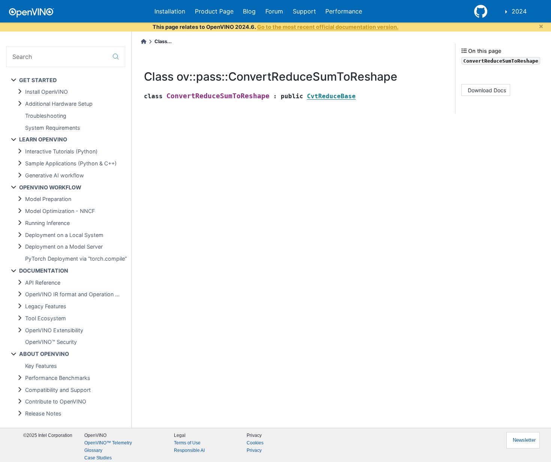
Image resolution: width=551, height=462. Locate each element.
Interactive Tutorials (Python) (61, 151)
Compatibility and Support (58, 390)
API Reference (42, 282)
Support (304, 11)
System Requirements (52, 127)
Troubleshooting (45, 115)
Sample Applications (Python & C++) (71, 163)
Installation (169, 11)
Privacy (254, 450)
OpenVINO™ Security (51, 342)
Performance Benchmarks (57, 378)
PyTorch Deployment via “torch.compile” (76, 258)
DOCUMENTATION (43, 270)
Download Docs (487, 90)
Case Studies (98, 457)
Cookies (255, 443)
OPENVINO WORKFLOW (50, 187)
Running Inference (47, 223)
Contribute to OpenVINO (55, 401)
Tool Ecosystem (45, 318)
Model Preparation (48, 199)
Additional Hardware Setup (59, 103)
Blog (249, 11)
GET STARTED (38, 80)
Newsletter (524, 440)
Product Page (214, 11)
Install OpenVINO (46, 91)
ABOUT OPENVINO (44, 354)
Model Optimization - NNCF (60, 211)
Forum (274, 11)
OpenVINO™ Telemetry (108, 443)
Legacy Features (45, 306)
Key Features (41, 366)
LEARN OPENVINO (43, 139)
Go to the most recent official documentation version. (327, 27)
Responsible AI (189, 450)
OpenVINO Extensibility (54, 330)
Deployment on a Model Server (64, 246)
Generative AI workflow (54, 175)
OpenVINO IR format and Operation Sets (75, 294)
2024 (519, 11)
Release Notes (43, 413)
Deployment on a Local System (64, 235)
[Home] (143, 41)
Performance (343, 11)
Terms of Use (187, 443)
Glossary (93, 450)
